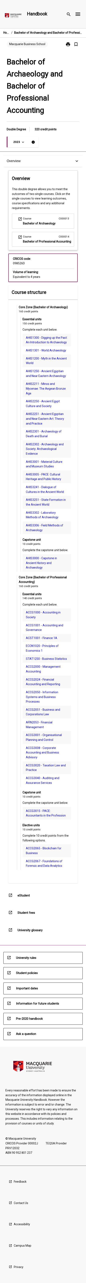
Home (6, 32)
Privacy (18, 1267)
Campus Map (22, 1245)
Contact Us (21, 1203)
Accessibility (22, 1224)
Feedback (20, 1181)
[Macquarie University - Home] (13, 16)
